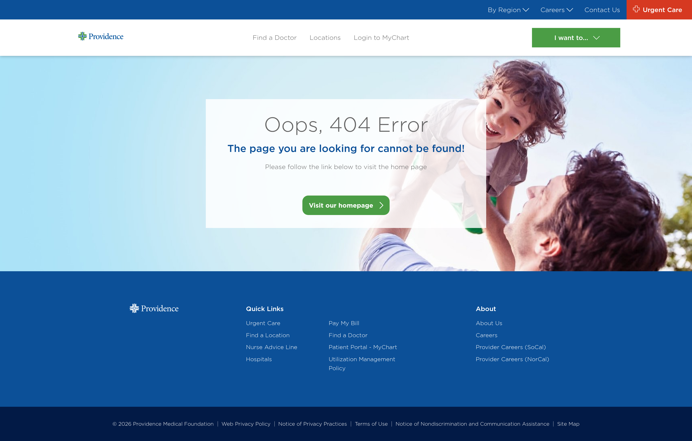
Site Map (568, 424)
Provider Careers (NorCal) (512, 359)
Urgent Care (263, 323)
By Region (504, 10)
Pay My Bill (344, 323)
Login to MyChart (381, 37)
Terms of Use (371, 424)
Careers (552, 10)
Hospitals (259, 359)
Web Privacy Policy (245, 424)
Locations (325, 37)
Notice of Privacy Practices (312, 424)
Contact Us (602, 10)
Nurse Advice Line (271, 347)
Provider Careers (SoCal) (511, 347)
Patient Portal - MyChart (363, 347)
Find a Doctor (275, 37)
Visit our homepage (341, 205)
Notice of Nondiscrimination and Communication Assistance (472, 424)
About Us (489, 323)
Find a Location (268, 335)
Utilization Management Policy (362, 364)
